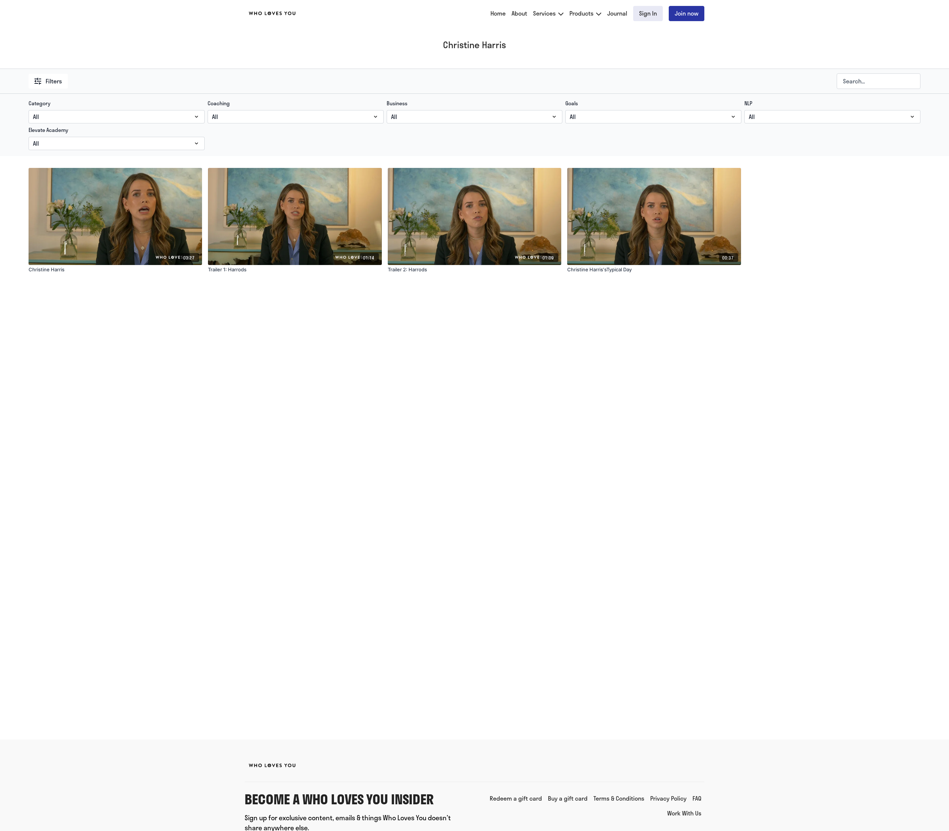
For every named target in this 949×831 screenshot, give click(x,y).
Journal (617, 13)
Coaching (219, 103)
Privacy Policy (668, 798)
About (519, 13)
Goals (571, 103)
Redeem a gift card (516, 798)
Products (582, 13)
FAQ (696, 798)
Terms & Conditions (618, 798)
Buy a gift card (568, 798)
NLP (748, 103)
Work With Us (684, 813)
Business (397, 103)
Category (39, 103)
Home (498, 13)
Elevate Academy (48, 130)
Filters (54, 81)
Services (545, 13)
